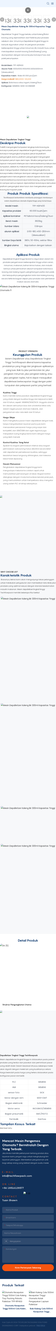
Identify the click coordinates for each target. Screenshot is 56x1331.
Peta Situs (40, 1325)
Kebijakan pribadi (28, 1325)
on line (9, 1184)
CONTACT (10, 1196)
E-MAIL (8, 1172)
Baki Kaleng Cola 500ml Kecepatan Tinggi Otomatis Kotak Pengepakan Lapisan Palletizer (41, 1310)
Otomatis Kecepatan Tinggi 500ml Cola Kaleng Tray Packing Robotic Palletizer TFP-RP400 (15, 1307)
